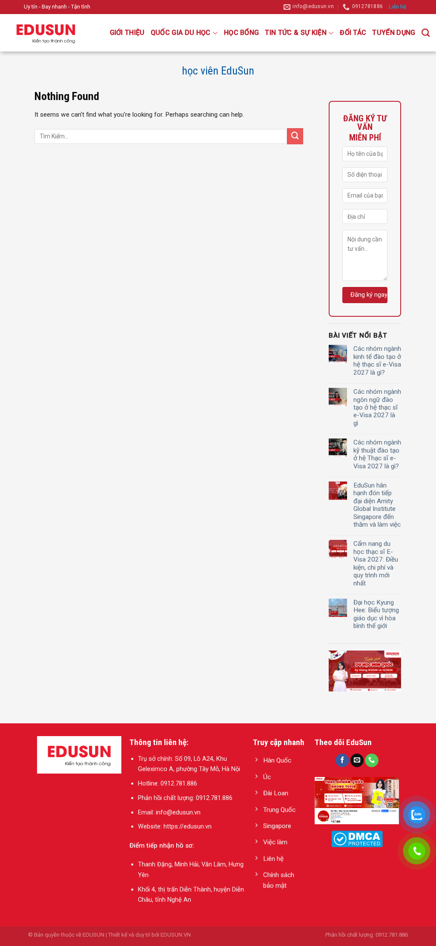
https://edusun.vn (188, 826)
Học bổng (241, 33)
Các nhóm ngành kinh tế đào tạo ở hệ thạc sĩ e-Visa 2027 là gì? (377, 360)
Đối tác (353, 33)
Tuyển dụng (393, 33)
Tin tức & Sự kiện (295, 33)
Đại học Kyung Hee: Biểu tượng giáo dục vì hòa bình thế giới (376, 614)
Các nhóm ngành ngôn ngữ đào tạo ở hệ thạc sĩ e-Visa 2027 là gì (377, 407)
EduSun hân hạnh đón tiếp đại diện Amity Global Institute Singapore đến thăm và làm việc (377, 505)
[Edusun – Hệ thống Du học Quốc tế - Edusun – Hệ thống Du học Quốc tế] (49, 33)
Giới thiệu (127, 33)
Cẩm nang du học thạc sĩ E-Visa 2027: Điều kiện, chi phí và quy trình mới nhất (375, 563)
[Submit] (295, 136)
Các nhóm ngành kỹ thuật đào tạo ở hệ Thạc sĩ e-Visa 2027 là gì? (377, 454)
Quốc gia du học (181, 33)
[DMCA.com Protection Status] (357, 839)
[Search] (426, 32)
